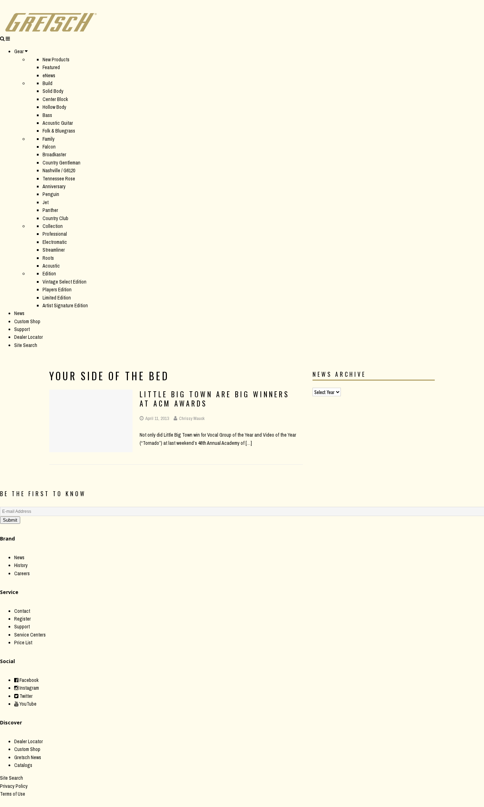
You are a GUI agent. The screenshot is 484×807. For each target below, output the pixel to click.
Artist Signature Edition (65, 305)
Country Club (55, 218)
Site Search (25, 345)
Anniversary (54, 186)
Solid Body (53, 91)
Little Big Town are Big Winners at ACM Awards (214, 399)
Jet (46, 202)
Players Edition (57, 289)
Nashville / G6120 (59, 170)
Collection (53, 226)
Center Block (55, 99)
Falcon (49, 147)
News (19, 313)
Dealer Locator (28, 337)
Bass (47, 115)
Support (22, 329)
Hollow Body (54, 107)
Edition (49, 273)
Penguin (51, 194)
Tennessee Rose (59, 178)
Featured (51, 67)
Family (49, 139)
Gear (19, 51)
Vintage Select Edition (64, 282)
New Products (56, 59)
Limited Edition (57, 298)
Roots (48, 258)
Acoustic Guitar (58, 123)
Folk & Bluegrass (59, 131)
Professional (55, 234)
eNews (49, 75)
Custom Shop (27, 321)
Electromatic (55, 242)
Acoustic (51, 266)
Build (47, 83)
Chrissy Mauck (191, 418)
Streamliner (54, 250)
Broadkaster (54, 154)
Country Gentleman (61, 162)
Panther (50, 210)
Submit (10, 520)
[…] (249, 443)
